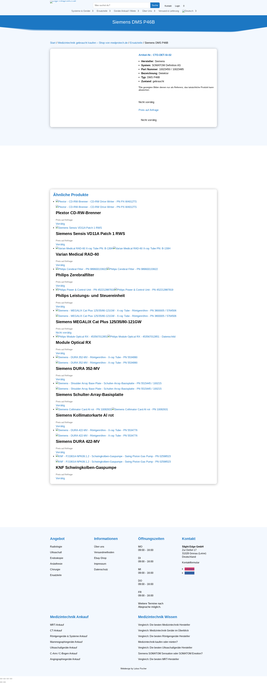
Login (177, 6)
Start (53, 42)
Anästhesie (56, 563)
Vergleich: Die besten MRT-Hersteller (158, 659)
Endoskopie (56, 558)
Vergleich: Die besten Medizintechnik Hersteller (164, 624)
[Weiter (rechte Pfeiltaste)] (4, 682)
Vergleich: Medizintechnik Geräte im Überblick (163, 630)
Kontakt (168, 6)
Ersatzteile (102, 11)
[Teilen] (7, 678)
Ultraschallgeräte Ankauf (63, 647)
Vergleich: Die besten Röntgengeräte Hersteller (164, 636)
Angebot (57, 539)
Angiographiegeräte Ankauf (65, 659)
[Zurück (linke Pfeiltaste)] (1, 682)
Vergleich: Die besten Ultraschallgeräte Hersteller (165, 647)
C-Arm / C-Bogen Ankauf (63, 653)
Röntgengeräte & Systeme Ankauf (68, 636)
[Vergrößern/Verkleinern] (1, 678)
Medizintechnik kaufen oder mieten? (158, 642)
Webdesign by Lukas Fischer (133, 668)
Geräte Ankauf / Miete (125, 11)
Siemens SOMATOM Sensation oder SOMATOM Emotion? (170, 653)
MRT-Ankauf (57, 624)
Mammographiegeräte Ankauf (66, 642)
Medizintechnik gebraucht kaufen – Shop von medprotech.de (93, 42)
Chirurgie (55, 569)
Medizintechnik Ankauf (69, 617)
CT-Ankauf (56, 630)
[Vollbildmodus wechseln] (4, 678)
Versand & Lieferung (169, 11)
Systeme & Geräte (80, 11)
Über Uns (147, 11)
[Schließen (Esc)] (11, 678)
